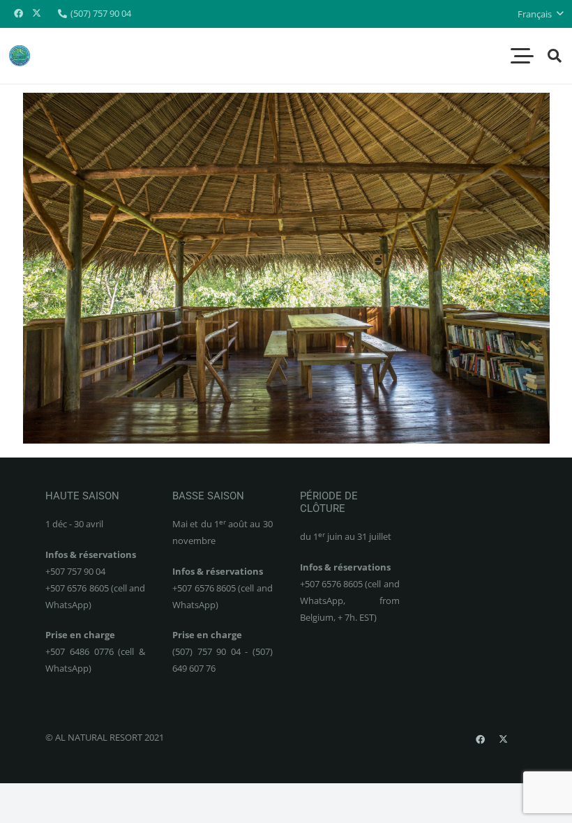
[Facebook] (18, 14)
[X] (36, 14)
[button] (540, 14)
